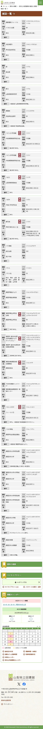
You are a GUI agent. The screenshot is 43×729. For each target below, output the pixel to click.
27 (27, 642)
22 (38, 639)
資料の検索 (13, 6)
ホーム (5, 6)
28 (32, 642)
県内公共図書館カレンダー (13, 660)
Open (40, 3)
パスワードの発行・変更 (33, 587)
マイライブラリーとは (11, 587)
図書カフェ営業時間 (11, 654)
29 (38, 642)
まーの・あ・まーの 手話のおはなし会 (14, 604)
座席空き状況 (9, 651)
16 (5, 639)
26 (21, 642)
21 (32, 639)
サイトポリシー (8, 704)
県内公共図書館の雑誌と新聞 (28, 6)
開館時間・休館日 (31, 651)
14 (32, 636)
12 (21, 636)
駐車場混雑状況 (30, 654)
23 (5, 642)
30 (5, 644)
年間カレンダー (9, 657)
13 (27, 636)
